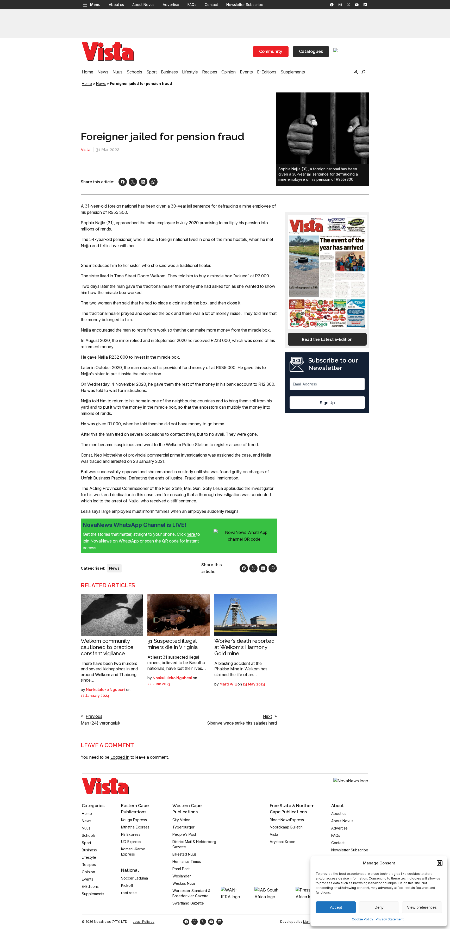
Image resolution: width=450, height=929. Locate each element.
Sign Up (327, 402)
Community (270, 51)
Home (87, 83)
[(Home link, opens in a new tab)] (105, 786)
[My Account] (356, 72)
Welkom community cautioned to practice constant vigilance (107, 647)
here (191, 534)
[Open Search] (363, 72)
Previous (94, 716)
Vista (85, 149)
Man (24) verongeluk (100, 723)
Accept (336, 907)
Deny (379, 907)
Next (267, 716)
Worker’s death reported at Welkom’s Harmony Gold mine (244, 647)
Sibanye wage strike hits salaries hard (242, 723)
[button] (439, 863)
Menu (95, 4)
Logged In (119, 757)
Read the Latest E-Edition (327, 339)
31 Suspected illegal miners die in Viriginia (172, 644)
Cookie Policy (362, 919)
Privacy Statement (390, 919)
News (101, 83)
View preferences (422, 907)
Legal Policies (143, 922)
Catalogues (311, 51)
